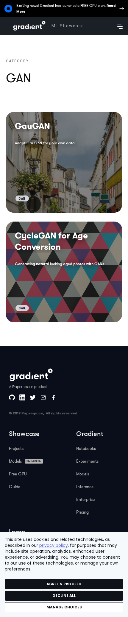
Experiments (87, 461)
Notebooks (86, 448)
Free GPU (18, 474)
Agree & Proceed (64, 583)
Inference (84, 486)
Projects (16, 448)
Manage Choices (64, 607)
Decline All (64, 595)
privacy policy (53, 545)
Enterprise (85, 499)
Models (82, 474)
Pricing (82, 512)
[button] (120, 25)
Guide (14, 486)
